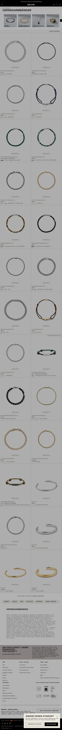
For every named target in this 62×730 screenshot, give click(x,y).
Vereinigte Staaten (34, 724)
